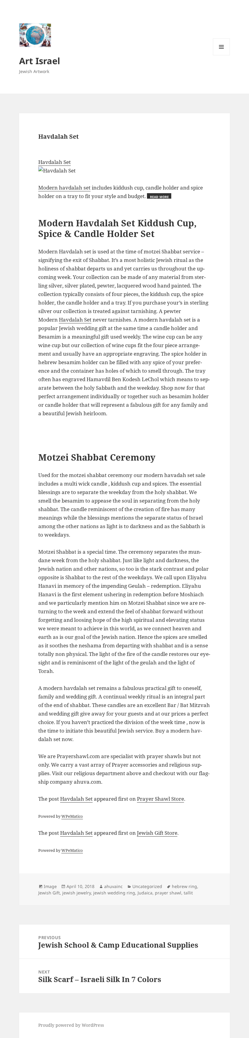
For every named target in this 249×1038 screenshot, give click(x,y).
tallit (188, 893)
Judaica (145, 893)
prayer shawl (168, 893)
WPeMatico (72, 816)
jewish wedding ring (114, 893)
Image (50, 886)
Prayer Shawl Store (160, 798)
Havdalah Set (54, 161)
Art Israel (39, 61)
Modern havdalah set (64, 187)
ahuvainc (113, 886)
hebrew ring (184, 886)
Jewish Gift (49, 893)
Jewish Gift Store (157, 832)
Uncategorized (147, 886)
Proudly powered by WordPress (71, 1025)
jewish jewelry (76, 893)
